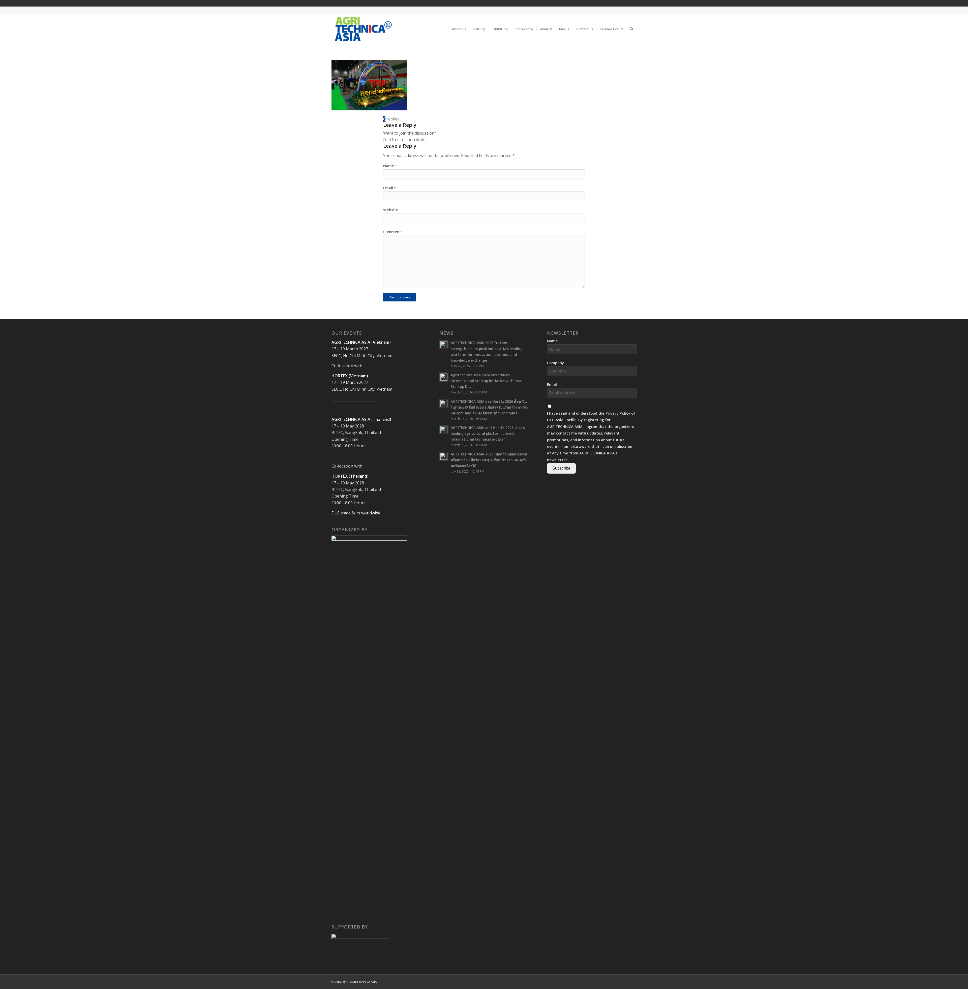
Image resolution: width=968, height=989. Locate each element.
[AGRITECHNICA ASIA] (363, 29)
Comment (393, 231)
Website (390, 209)
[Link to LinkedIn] (633, 10)
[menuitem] (459, 29)
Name (390, 165)
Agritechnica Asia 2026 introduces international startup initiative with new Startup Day (486, 381)
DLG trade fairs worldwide (355, 513)
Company (555, 362)
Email (389, 187)
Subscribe (561, 468)
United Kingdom (595, 3)
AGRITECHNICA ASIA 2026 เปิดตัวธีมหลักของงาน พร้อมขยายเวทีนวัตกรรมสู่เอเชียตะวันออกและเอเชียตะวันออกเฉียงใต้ (489, 460)
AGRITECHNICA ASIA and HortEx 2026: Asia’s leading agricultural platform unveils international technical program (488, 433)
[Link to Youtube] (625, 10)
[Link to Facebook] (617, 10)
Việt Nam (602, 3)
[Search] (632, 29)
